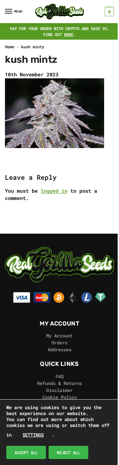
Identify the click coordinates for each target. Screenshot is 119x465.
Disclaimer (59, 390)
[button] (108, 11)
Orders (59, 342)
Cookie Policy (59, 397)
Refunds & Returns (59, 383)
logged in (54, 190)
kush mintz (32, 46)
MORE (68, 34)
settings (33, 435)
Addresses (59, 349)
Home (9, 46)
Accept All (26, 452)
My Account (59, 335)
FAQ (59, 376)
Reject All (68, 452)
